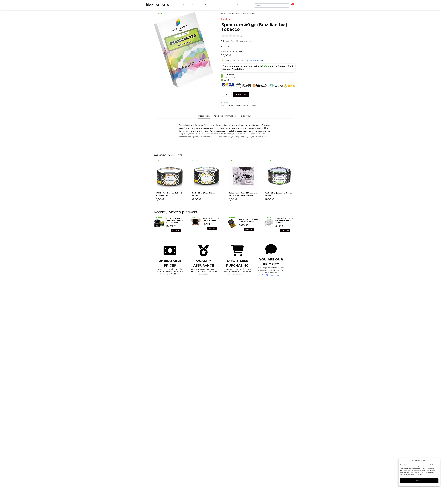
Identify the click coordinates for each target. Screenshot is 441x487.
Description (204, 116)
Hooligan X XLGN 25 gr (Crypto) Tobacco (248, 221)
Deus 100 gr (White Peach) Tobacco (210, 219)
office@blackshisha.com (271, 275)
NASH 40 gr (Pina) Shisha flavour (203, 194)
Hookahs (183, 5)
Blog (231, 5)
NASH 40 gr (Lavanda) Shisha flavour (278, 194)
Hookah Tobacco (233, 13)
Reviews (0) (245, 116)
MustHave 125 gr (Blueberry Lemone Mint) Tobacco (174, 220)
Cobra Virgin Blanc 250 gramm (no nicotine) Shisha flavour (243, 194)
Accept (419, 481)
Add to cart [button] (176, 230)
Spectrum (226, 19)
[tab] (204, 115)
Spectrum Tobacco (248, 13)
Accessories (219, 5)
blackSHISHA (157, 5)
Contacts (239, 5)
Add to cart (241, 94)
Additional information (225, 116)
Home (223, 13)
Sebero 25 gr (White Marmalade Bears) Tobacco (284, 220)
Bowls (207, 5)
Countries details (255, 60)
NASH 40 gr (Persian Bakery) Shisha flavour (169, 194)
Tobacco (195, 5)
